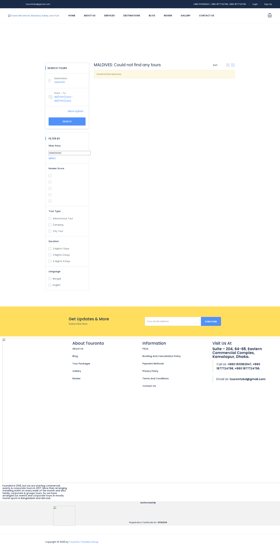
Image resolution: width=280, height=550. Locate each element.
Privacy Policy (150, 371)
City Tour (58, 231)
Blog (152, 15)
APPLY (52, 158)
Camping (58, 224)
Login (255, 4)
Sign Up (268, 4)
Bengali (57, 278)
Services (109, 15)
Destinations (131, 15)
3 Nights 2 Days (61, 255)
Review (168, 15)
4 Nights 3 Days (61, 261)
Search (67, 121)
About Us (89, 15)
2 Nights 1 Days (61, 248)
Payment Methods (153, 363)
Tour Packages (81, 363)
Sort (215, 65)
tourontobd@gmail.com (38, 4)
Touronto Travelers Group (83, 542)
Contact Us (206, 15)
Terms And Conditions (155, 378)
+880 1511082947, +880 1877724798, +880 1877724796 (219, 4)
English (56, 285)
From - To (60, 93)
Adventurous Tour (63, 218)
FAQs (145, 348)
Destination (60, 78)
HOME (71, 15)
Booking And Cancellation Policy (161, 356)
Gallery (185, 15)
